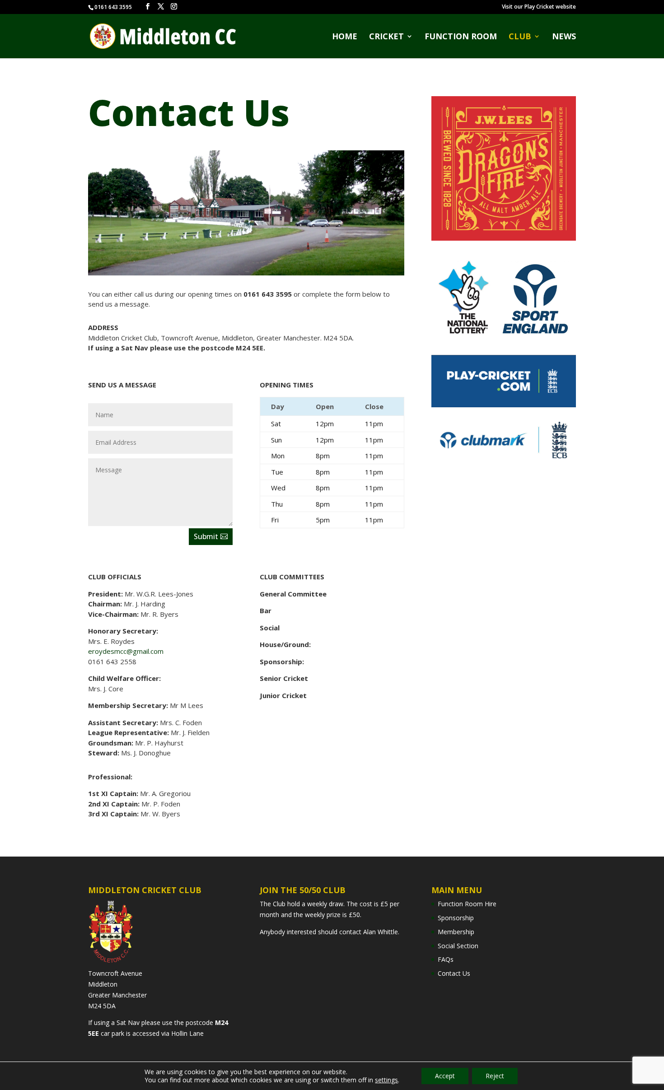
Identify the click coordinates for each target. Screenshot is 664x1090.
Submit (206, 536)
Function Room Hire (467, 903)
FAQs (446, 959)
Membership (456, 931)
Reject (495, 1075)
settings (386, 1080)
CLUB (520, 37)
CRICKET (386, 37)
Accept (445, 1075)
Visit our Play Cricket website (539, 7)
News (564, 37)
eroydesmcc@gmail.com (126, 651)
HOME (344, 37)
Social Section (458, 945)
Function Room (461, 37)
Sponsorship (456, 917)
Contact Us (454, 973)
